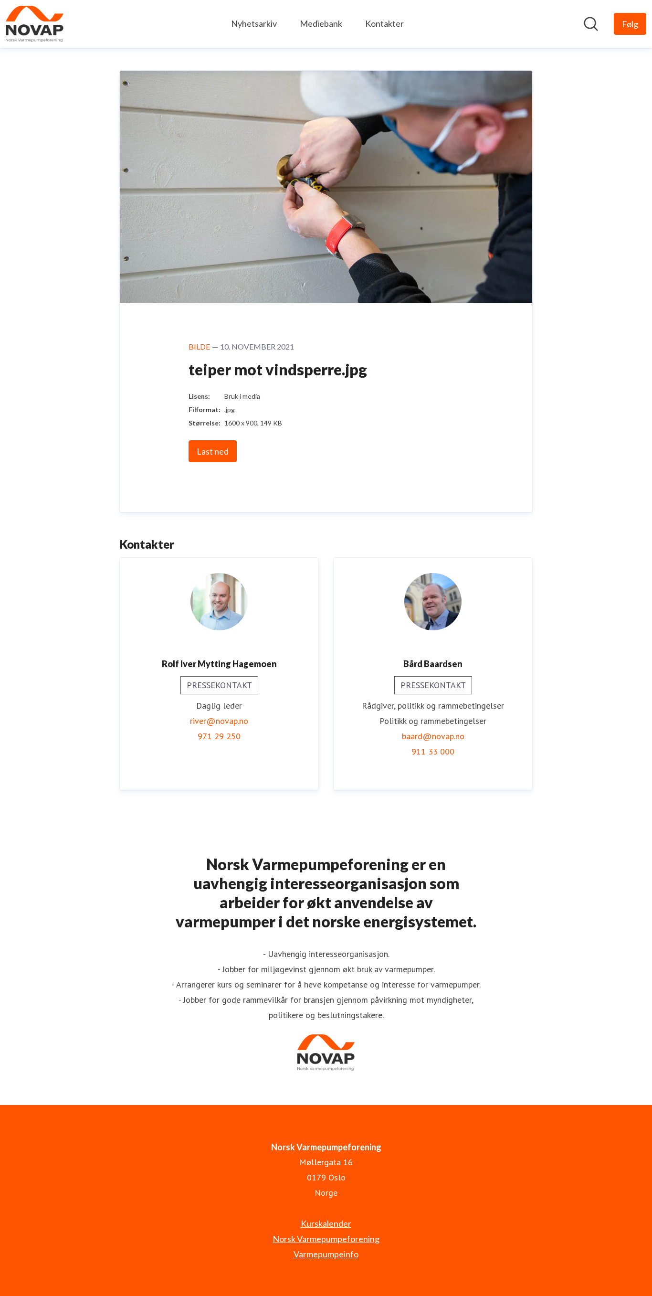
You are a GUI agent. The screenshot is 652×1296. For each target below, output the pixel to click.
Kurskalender (326, 1223)
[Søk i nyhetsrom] (591, 24)
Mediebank (321, 23)
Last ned (213, 451)
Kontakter (384, 23)
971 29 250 (219, 736)
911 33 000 (432, 751)
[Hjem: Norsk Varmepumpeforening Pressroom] (34, 24)
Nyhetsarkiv (254, 23)
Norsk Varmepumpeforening (326, 1238)
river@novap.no (219, 720)
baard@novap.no (433, 736)
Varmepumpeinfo (326, 1254)
